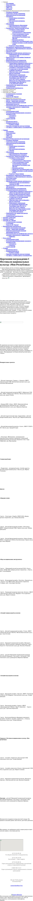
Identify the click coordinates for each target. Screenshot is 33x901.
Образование (10, 24)
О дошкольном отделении (14, 94)
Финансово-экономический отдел (22, 41)
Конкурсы (9, 6)
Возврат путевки (14, 124)
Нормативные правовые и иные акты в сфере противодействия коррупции (20, 63)
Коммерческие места (12, 123)
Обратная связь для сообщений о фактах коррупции (19, 72)
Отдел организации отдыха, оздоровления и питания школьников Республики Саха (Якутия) (21, 36)
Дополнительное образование (18, 25)
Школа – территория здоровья (15, 101)
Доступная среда (11, 50)
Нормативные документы (17, 18)
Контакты (9, 9)
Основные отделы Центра (17, 29)
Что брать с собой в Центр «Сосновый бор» (19, 127)
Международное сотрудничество (16, 60)
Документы (9, 16)
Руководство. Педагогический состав (17, 28)
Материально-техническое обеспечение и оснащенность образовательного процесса (19, 47)
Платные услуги (11, 51)
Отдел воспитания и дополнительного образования (21, 31)
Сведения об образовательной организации (16, 10)
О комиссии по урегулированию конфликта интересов (18, 69)
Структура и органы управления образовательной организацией (15, 14)
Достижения (10, 3)
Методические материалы (17, 21)
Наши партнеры (10, 5)
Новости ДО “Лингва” (12, 97)
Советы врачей (10, 118)
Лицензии (12, 19)
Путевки (5, 120)
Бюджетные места (11, 121)
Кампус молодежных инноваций (15, 99)
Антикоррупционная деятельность (16, 61)
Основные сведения (12, 12)
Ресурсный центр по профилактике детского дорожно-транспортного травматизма (19, 106)
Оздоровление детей (12, 111)
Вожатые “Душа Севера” (16, 45)
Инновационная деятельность (12, 98)
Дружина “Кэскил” (8, 91)
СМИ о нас (9, 8)
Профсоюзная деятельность (14, 88)
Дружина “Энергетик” (9, 89)
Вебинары (12, 108)
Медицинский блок (18, 40)
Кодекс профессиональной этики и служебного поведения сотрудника (19, 66)
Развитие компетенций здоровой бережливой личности (16, 103)
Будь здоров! (7, 110)
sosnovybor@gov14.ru (17, 885)
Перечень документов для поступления (18, 126)
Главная (5, 2)
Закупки (11, 22)
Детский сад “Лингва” (9, 92)
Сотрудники (9, 95)
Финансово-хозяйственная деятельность (18, 53)
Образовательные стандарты (18, 26)
